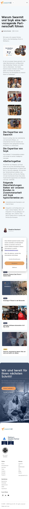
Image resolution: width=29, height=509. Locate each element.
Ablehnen (14, 267)
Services (4, 467)
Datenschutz (5, 484)
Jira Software (18, 211)
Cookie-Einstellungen (14, 259)
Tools (3, 469)
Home (3, 463)
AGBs (3, 486)
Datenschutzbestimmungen (11, 250)
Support (3, 475)
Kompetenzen (5, 465)
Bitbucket (8, 213)
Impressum (4, 488)
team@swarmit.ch (22, 475)
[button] (13, 3)
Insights (3, 471)
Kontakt (3, 473)
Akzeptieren (14, 263)
